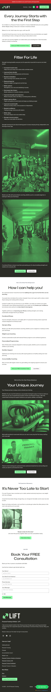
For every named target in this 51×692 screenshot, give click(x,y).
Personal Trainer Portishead (9, 663)
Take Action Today (25, 538)
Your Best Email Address (9, 576)
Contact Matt (44, 7)
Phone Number (6, 582)
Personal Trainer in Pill (7, 660)
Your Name (5, 571)
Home (31, 686)
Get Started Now (20, 271)
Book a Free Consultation (9, 679)
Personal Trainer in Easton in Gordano (11, 658)
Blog (3, 673)
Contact (4, 676)
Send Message (7, 597)
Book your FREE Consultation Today (20, 45)
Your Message (6, 587)
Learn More (36, 368)
